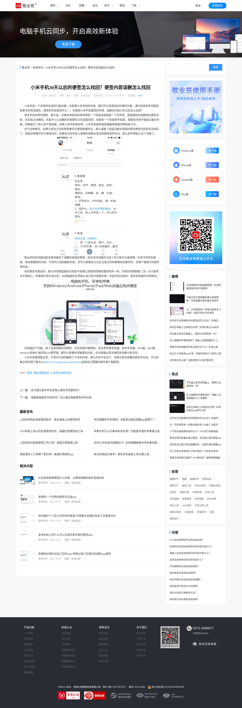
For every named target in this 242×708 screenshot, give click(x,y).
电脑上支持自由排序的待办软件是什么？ (190, 553)
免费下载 (68, 44)
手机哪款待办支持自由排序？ (185, 566)
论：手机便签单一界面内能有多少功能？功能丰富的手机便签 (196, 424)
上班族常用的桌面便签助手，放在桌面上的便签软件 (50, 419)
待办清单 (211, 498)
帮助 (122, 5)
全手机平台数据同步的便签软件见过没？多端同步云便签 (196, 320)
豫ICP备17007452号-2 (114, 687)
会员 (95, 5)
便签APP (174, 485)
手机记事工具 (201, 505)
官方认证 (66, 638)
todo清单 (186, 505)
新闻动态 (85, 95)
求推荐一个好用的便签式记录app (57, 496)
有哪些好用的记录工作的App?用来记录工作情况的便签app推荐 (74, 553)
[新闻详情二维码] (196, 237)
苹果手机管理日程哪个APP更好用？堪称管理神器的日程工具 (196, 457)
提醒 (81, 5)
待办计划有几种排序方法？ (183, 592)
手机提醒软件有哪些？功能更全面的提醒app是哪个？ (125, 419)
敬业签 (26, 67)
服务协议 (141, 650)
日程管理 (197, 492)
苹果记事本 (215, 485)
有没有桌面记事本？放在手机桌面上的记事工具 (121, 454)
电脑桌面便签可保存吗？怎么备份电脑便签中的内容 (61, 397)
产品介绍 (141, 638)
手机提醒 (174, 498)
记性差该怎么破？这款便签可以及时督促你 (191, 360)
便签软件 (207, 479)
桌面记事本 (175, 512)
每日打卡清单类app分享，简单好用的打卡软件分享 (195, 353)
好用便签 (199, 498)
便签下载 (103, 661)
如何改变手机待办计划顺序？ (185, 586)
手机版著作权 (68, 666)
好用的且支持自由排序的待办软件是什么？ (191, 546)
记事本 (173, 492)
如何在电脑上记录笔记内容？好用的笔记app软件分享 (196, 327)
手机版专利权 (68, 655)
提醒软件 (194, 479)
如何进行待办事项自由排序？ (185, 599)
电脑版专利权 (68, 650)
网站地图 (103, 655)
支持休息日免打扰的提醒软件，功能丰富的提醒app (195, 444)
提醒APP (174, 479)
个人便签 (28, 633)
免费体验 (217, 5)
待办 (68, 5)
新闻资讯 (38, 67)
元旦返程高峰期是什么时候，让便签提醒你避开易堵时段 (71, 477)
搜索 (215, 67)
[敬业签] (196, 107)
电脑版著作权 (68, 661)
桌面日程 (184, 492)
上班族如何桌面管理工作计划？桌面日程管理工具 (49, 442)
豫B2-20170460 (137, 687)
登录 (198, 5)
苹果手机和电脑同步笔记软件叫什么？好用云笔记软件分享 (196, 347)
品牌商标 (66, 644)
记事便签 (189, 512)
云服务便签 (29, 661)
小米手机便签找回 (60, 372)
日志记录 (28, 650)
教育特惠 (28, 672)
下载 (133, 5)
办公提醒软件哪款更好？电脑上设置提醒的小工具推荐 (196, 340)
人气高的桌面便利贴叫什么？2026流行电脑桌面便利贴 (196, 431)
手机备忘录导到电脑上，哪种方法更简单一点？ (194, 334)
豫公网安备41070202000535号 (168, 687)
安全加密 (66, 633)
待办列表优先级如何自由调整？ (186, 579)
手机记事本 (200, 485)
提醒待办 (28, 644)
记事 (211, 512)
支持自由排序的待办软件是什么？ (187, 559)
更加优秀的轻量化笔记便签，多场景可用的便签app (195, 438)
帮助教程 (103, 644)
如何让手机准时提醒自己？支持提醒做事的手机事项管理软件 (129, 442)
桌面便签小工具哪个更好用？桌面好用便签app (47, 454)
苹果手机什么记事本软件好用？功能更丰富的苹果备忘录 (127, 431)
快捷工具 (28, 655)
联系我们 (141, 633)
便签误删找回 (41, 372)
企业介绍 (141, 644)
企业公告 (103, 650)
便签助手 (174, 518)
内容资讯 (103, 633)
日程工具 (209, 492)
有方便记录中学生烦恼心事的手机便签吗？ (56, 390)
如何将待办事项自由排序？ (183, 573)
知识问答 (103, 638)
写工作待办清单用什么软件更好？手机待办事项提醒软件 (196, 451)
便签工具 (186, 485)
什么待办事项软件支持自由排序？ (187, 540)
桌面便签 (186, 498)
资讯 (106, 5)
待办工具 (174, 505)
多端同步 (201, 512)
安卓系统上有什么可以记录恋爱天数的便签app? (65, 534)
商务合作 (141, 655)
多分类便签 (29, 666)
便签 (52, 5)
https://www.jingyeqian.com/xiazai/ (62, 362)
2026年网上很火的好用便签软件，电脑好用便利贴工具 (51, 431)
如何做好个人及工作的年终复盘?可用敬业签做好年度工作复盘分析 (77, 515)
